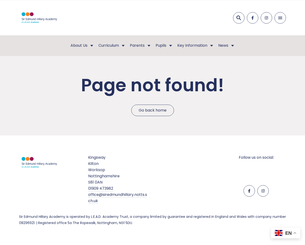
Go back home (153, 110)
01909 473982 (100, 188)
